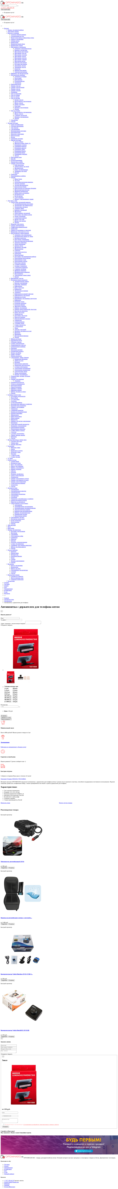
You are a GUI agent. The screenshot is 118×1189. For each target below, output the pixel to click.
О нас (6, 592)
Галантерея (11, 446)
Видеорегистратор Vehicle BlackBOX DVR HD (15, 1030)
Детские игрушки (13, 123)
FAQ (5, 587)
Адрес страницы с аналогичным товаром (13, 623)
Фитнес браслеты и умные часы (17, 440)
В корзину (4, 715)
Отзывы (6, 582)
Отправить (5, 1126)
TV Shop (10, 458)
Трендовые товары (13, 31)
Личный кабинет (9, 1174)
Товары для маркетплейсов (16, 30)
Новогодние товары (13, 575)
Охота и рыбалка (13, 550)
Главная (6, 598)
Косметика (11, 564)
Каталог (6, 28)
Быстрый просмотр (6, 814)
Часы (9, 526)
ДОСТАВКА (22, 779)
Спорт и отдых (12, 460)
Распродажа (11, 581)
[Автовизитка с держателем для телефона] (25, 670)
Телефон (3, 620)
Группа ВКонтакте (9, 1187)
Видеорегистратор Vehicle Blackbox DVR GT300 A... (17, 974)
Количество (4, 705)
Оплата (6, 585)
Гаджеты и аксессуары (14, 394)
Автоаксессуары (12, 488)
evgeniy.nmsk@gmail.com (11, 1182)
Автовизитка (8, 601)
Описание (4, 779)
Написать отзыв (5, 803)
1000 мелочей (12, 525)
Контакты (7, 593)
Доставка (7, 584)
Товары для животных (14, 530)
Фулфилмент (8, 590)
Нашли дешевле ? (6, 719)
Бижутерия (11, 528)
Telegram (6, 1185)
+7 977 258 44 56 (7, 7)
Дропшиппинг (8, 589)
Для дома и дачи (12, 200)
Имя (2, 618)
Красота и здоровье (13, 33)
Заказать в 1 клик (6, 717)
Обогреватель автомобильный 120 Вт (12, 861)
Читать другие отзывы (65, 803)
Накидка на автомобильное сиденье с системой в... (16, 918)
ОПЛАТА (15, 779)
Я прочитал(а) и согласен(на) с (32, 1124)
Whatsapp (7, 1183)
